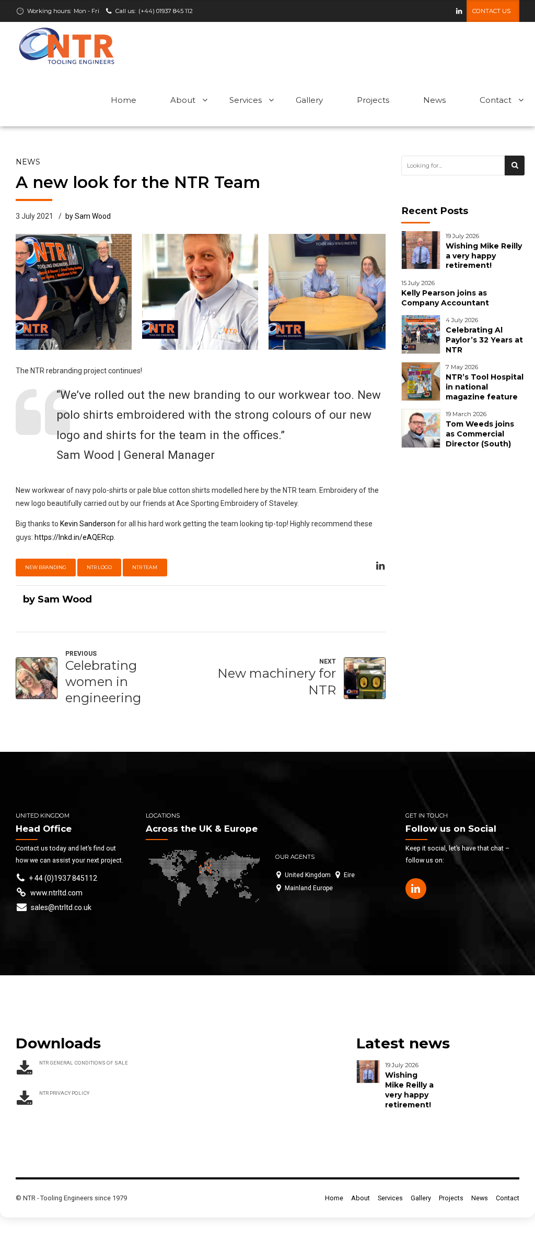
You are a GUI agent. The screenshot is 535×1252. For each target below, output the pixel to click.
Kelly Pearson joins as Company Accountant (445, 298)
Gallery (309, 100)
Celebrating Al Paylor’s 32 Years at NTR (484, 340)
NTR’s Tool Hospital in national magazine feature (485, 386)
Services (245, 100)
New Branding (45, 567)
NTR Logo (99, 567)
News (434, 100)
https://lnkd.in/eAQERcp (74, 537)
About (182, 100)
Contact (495, 100)
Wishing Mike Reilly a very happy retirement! (484, 255)
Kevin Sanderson (87, 523)
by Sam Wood (88, 216)
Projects (373, 100)
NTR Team (144, 567)
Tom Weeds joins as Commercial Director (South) (480, 433)
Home (123, 100)
